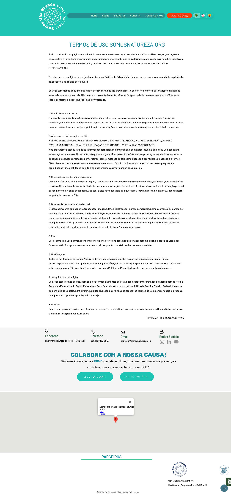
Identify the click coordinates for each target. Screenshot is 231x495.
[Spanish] (209, 15)
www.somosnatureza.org (110, 54)
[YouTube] (176, 342)
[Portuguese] (196, 15)
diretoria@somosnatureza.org (125, 226)
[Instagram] (162, 342)
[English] (203, 15)
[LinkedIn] (169, 342)
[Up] (224, 488)
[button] (106, 15)
